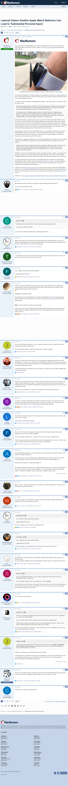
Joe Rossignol (37, 741)
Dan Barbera (3, 757)
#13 (66, 429)
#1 (66, 36)
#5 (66, 252)
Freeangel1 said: (20, 515)
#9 (66, 357)
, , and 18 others (31, 407)
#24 (66, 669)
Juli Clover (3, 741)
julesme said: (19, 573)
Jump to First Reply (26, 36)
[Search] (64, 6)
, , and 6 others (29, 444)
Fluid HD (5, 774)
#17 (66, 512)
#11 (66, 398)
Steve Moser (3, 762)
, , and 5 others (29, 491)
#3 (66, 217)
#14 (66, 450)
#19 (66, 554)
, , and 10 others (29, 246)
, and (27, 527)
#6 (66, 267)
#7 (66, 282)
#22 (66, 608)
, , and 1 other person (30, 475)
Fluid (2, 774)
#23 (66, 637)
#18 (66, 533)
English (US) (64, 773)
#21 (66, 593)
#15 (66, 481)
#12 (66, 413)
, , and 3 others (29, 548)
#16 (66, 496)
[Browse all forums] (62, 6)
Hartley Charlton (4, 752)
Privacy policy (4, 771)
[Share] (64, 37)
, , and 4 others (26, 351)
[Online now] (7, 245)
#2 (66, 180)
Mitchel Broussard (5, 746)
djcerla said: (19, 220)
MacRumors (5, 26)
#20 (66, 569)
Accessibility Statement (14, 771)
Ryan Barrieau (37, 757)
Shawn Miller (59, 91)
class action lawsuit (49, 47)
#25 (66, 686)
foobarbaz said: (20, 612)
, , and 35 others (30, 314)
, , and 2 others (28, 276)
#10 (66, 378)
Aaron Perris (36, 762)
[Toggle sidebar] (66, 6)
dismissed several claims (31, 167)
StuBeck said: (19, 641)
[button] (2, 2)
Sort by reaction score (24, 26)
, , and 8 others (30, 189)
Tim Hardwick (37, 746)
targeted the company (48, 161)
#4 (66, 237)
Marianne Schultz (38, 752)
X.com (5, 738)
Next (17, 32)
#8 (66, 341)
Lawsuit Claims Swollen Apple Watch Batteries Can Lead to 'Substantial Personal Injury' (44, 175)
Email (2, 738)
